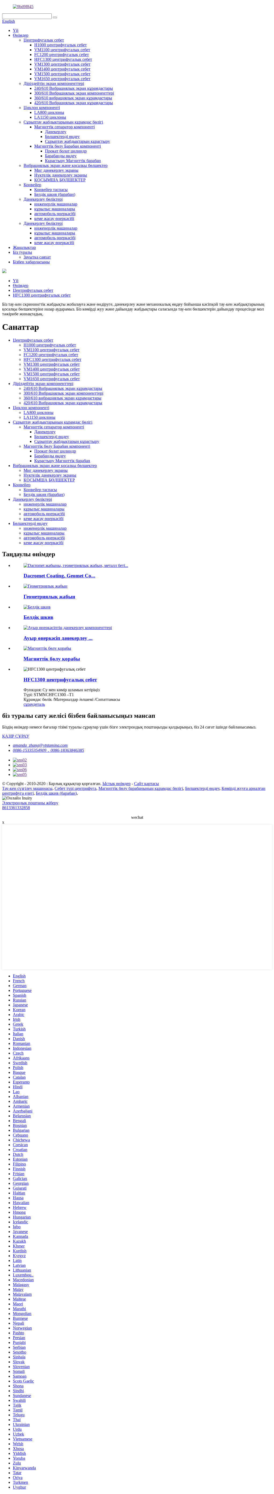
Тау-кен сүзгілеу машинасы (27, 788)
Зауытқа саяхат (37, 257)
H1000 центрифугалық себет (60, 45)
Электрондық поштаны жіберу (30, 803)
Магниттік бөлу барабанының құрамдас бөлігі (140, 788)
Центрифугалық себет (44, 40)
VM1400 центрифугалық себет (62, 69)
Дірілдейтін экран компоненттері (54, 83)
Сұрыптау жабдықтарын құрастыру (77, 141)
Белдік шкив (38, 617)
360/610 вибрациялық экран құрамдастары (73, 98)
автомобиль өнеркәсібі (54, 213)
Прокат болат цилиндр (66, 151)
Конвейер (32, 184)
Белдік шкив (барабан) (54, 194)
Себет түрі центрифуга (75, 788)
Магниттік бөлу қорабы (52, 659)
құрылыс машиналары (54, 209)
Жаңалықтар (24, 247)
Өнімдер (20, 35)
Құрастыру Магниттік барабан (73, 160)
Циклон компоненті (42, 107)
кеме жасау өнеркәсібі (54, 218)
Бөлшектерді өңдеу (62, 136)
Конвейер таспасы (51, 189)
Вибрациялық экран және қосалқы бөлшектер (66, 165)
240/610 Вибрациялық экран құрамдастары (73, 88)
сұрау (28, 704)
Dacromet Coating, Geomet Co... (59, 575)
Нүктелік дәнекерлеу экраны (60, 175)
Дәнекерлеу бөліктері (43, 199)
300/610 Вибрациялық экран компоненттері (74, 93)
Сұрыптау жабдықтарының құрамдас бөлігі (63, 122)
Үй (15, 30)
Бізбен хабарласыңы (31, 262)
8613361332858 (16, 807)
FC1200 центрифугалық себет (61, 54)
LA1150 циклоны (50, 117)
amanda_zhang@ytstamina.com (40, 745)
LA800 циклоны (49, 112)
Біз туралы (22, 252)
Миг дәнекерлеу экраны (56, 170)
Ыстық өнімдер (116, 783)
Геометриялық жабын (49, 596)
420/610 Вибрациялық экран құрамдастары (73, 102)
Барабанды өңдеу (61, 156)
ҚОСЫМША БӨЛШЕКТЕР (60, 180)
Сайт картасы (146, 783)
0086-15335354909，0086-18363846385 (48, 750)
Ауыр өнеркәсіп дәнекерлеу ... (58, 638)
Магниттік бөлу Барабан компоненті (67, 146)
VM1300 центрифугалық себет (62, 64)
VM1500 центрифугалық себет (62, 74)
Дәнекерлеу (55, 131)
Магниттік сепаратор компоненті (64, 127)
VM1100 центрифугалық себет (62, 49)
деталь (39, 704)
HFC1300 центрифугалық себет (63, 59)
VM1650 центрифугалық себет (62, 78)
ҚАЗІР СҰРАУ (15, 736)
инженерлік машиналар (55, 204)
